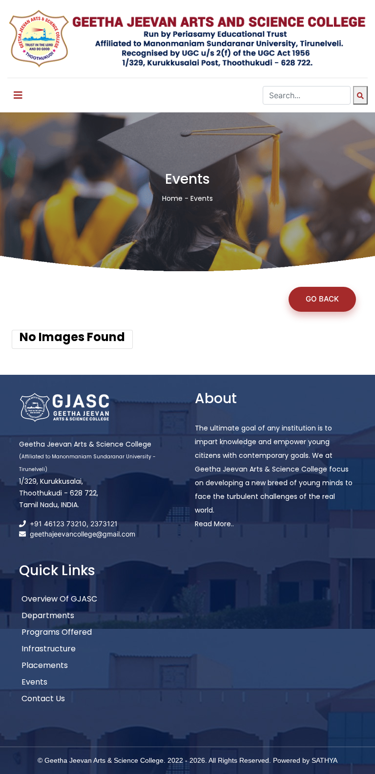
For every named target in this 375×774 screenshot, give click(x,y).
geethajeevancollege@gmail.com (82, 534)
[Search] (360, 95)
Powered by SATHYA (305, 760)
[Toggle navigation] (18, 95)
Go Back (322, 298)
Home (172, 198)
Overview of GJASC (59, 598)
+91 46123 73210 (58, 523)
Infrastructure (48, 648)
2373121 (104, 523)
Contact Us (43, 698)
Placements (44, 665)
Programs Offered (56, 632)
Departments (47, 615)
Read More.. (214, 524)
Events (34, 682)
